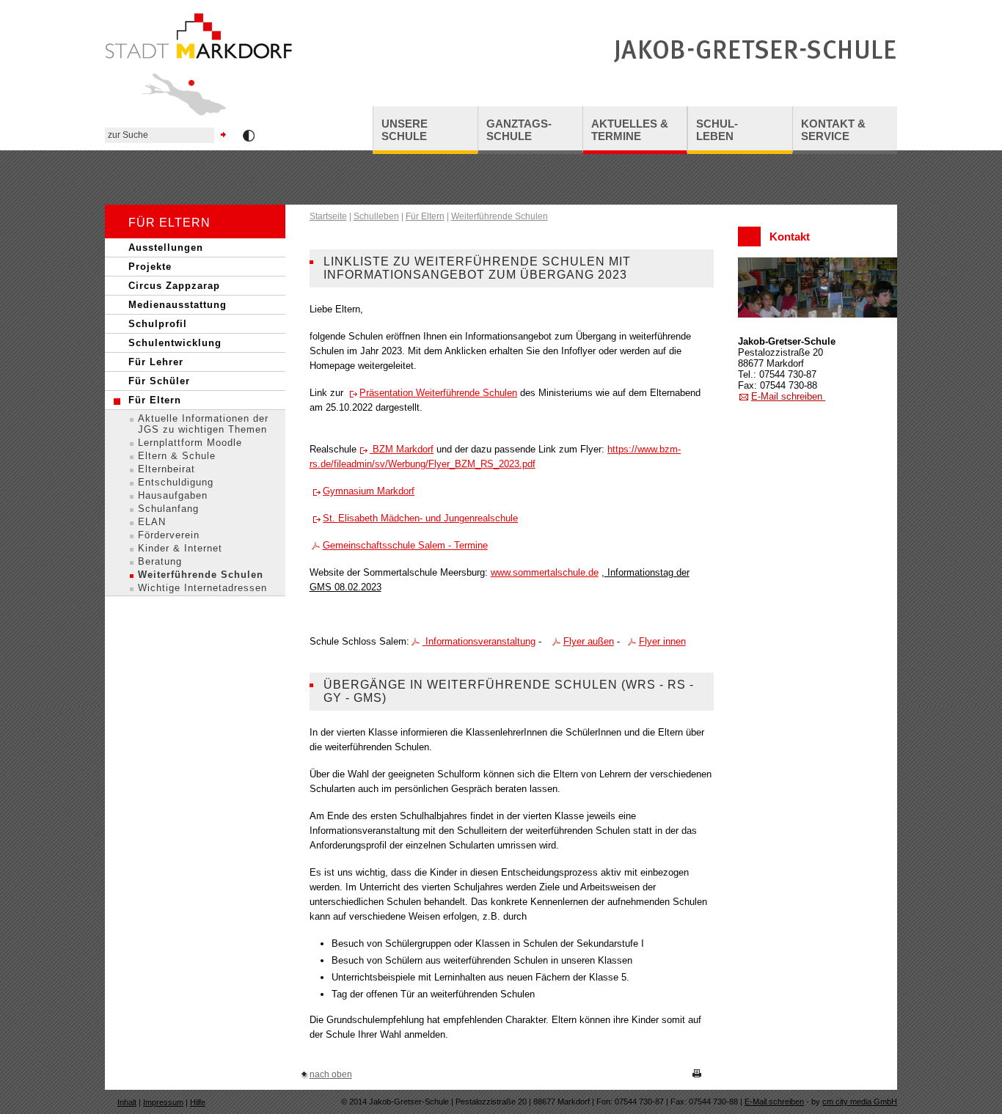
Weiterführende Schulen (200, 574)
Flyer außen (588, 641)
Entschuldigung (175, 482)
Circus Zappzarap (174, 285)
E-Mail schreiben (788, 396)
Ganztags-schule (519, 129)
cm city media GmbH (859, 1101)
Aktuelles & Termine (629, 129)
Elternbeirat (166, 468)
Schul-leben (717, 129)
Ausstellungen (165, 247)
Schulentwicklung (175, 342)
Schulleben (376, 216)
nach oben (331, 1074)
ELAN (152, 521)
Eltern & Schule (177, 455)
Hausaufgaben (173, 495)
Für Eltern (154, 400)
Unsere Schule (404, 129)
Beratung (160, 561)
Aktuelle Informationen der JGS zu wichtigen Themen (203, 424)
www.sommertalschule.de (545, 572)
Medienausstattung (177, 304)
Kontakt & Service (833, 129)
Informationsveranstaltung (479, 641)
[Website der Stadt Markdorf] (199, 120)
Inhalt (126, 1102)
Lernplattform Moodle (190, 442)
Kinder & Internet (180, 548)
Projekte (150, 266)
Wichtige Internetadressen (202, 587)
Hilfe (197, 1102)
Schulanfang (168, 508)
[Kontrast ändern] (249, 137)
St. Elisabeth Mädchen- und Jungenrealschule (420, 518)
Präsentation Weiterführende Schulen (438, 392)
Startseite (328, 216)
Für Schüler (159, 380)
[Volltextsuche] (167, 135)
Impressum (163, 1102)
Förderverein (169, 534)
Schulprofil (157, 323)
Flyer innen (662, 641)
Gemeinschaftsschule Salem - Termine (405, 545)
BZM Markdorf (402, 449)
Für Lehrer (155, 361)
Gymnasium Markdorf (368, 490)
